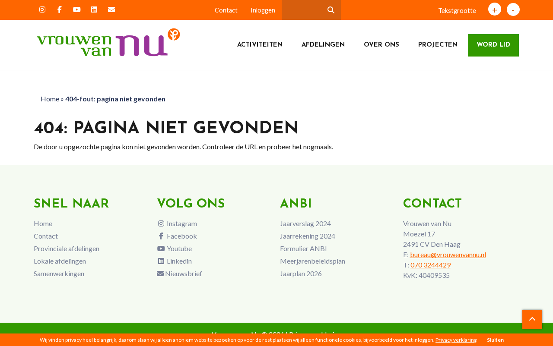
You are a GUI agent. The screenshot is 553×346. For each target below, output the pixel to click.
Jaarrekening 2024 (307, 236)
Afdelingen (323, 45)
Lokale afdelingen (60, 261)
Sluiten (495, 340)
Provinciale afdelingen (66, 248)
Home (50, 98)
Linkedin (178, 261)
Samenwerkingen (59, 273)
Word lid (493, 45)
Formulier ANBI (303, 248)
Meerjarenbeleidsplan (312, 261)
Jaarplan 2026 (301, 273)
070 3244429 (430, 265)
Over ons (381, 45)
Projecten (438, 45)
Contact (226, 10)
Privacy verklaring (456, 340)
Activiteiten (260, 45)
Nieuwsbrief (183, 273)
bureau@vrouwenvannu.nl (448, 254)
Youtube (178, 248)
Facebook (181, 236)
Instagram (181, 223)
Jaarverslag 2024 (305, 223)
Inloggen (263, 10)
